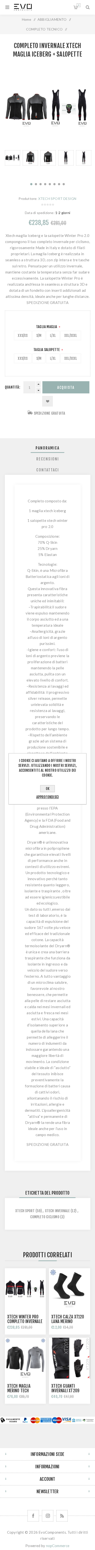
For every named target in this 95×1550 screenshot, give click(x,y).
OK (47, 789)
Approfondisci (47, 797)
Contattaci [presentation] (47, 470)
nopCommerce (58, 1545)
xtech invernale (57, 1211)
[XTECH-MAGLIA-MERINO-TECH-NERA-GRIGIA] (25, 1358)
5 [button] (50, 184)
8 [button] (64, 184)
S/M (39, 335)
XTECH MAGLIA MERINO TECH (18, 1388)
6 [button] (54, 184)
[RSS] (62, 1515)
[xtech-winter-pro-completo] (25, 1288)
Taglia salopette (46, 349)
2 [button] (36, 184)
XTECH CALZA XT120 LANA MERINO (67, 1319)
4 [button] (45, 184)
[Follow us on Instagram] (47, 1515)
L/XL (53, 335)
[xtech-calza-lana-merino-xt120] (69, 1288)
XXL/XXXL (70, 335)
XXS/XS (23, 335)
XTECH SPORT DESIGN (57, 198)
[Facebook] (33, 1515)
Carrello (78, 5)
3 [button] (40, 184)
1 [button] (31, 184)
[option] (12, 163)
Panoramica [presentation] (47, 448)
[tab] (47, 448)
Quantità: (12, 387)
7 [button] (59, 184)
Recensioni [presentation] (47, 459)
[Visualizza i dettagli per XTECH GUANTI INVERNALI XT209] (69, 1358)
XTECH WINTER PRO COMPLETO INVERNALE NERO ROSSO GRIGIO (25, 1321)
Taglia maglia (47, 326)
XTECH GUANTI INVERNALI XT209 (65, 1388)
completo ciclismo (44, 1217)
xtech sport (25, 1211)
